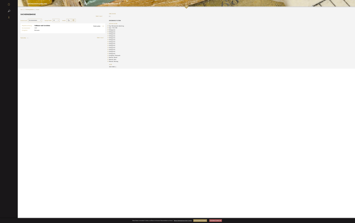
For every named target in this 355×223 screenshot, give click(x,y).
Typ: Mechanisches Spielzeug (116, 26)
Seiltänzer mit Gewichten (42, 25)
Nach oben (23, 38)
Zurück (37, 9)
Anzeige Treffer (48, 20)
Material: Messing (113, 61)
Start (22, 9)
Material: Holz (112, 59)
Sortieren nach (24, 20)
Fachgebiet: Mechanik (114, 55)
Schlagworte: (112, 30)
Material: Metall (113, 57)
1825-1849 (112, 66)
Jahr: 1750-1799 (113, 28)
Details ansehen (97, 26)
